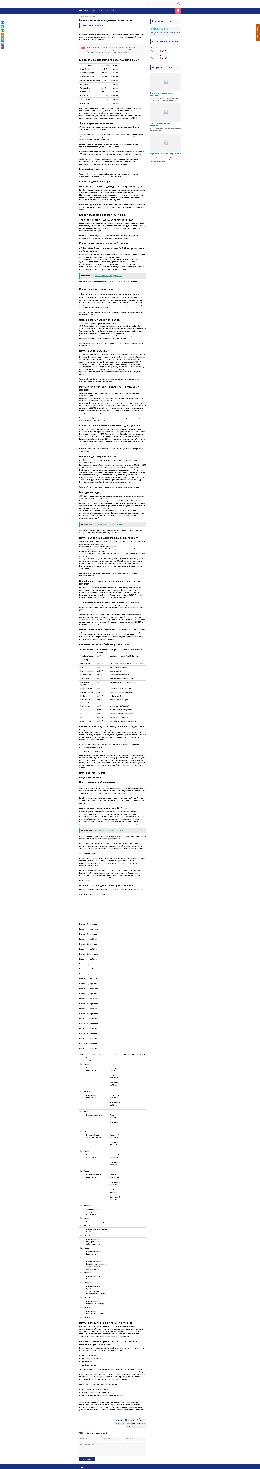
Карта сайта (97, 10)
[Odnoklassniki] (2, 35)
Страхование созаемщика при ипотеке (165, 154)
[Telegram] (2, 39)
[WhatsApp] (2, 31)
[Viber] (2, 47)
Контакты (110, 10)
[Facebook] (2, 23)
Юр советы (83, 10)
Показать (98, 25)
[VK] (2, 43)
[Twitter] (2, 27)
